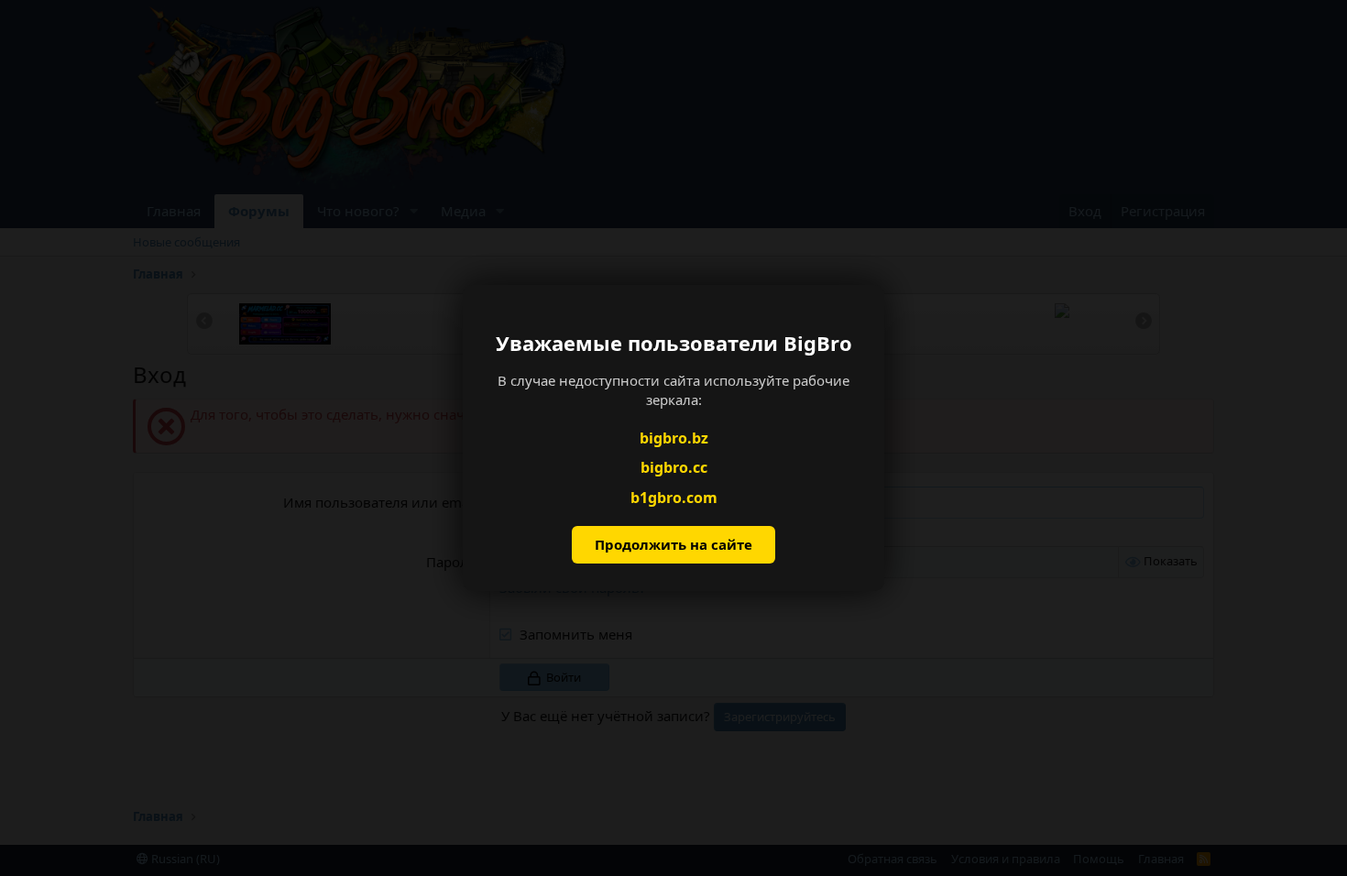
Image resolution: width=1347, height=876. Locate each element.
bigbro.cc (674, 467)
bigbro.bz (674, 438)
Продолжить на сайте (673, 544)
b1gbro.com (673, 497)
